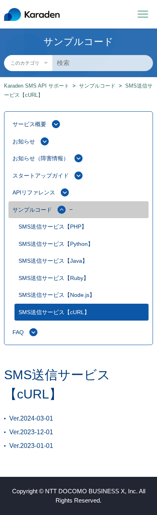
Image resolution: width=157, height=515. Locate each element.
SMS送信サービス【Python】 (56, 244)
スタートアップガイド (40, 175)
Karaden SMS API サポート (36, 86)
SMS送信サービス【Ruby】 (54, 278)
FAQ (18, 332)
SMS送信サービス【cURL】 (54, 312)
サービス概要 (29, 124)
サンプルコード (97, 86)
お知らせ (23, 141)
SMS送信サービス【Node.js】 (57, 295)
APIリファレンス (33, 192)
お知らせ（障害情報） (40, 158)
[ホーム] (32, 14)
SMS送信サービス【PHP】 (53, 226)
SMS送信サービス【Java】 (53, 261)
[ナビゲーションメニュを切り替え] (143, 14)
